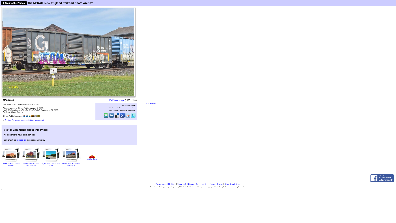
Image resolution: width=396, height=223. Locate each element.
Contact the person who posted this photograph (24, 120)
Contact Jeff (193, 184)
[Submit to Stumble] (106, 117)
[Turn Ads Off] (151, 103)
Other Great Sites (232, 184)
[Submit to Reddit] (127, 117)
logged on (21, 140)
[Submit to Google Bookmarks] (122, 117)
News (158, 184)
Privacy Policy (216, 184)
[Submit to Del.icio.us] (116, 117)
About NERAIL (169, 184)
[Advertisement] (151, 54)
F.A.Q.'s (204, 184)
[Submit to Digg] (111, 117)
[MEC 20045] (68, 52)
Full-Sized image (116, 100)
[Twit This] (133, 117)
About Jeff (181, 184)
